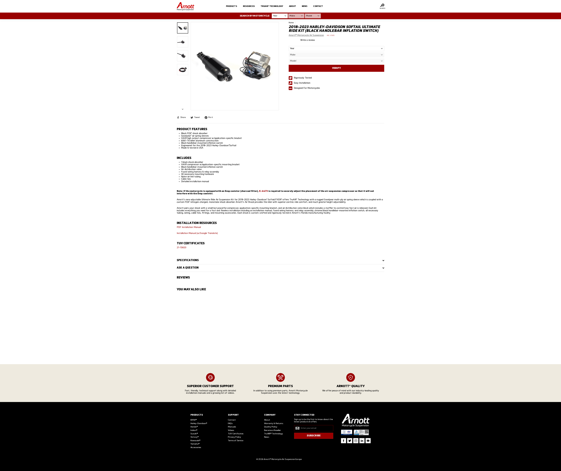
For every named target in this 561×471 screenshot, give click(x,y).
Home (291, 23)
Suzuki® (194, 434)
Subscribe (314, 435)
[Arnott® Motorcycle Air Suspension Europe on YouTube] (368, 440)
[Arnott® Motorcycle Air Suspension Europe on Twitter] (349, 440)
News (305, 6)
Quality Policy (270, 427)
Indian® (194, 430)
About (292, 6)
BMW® (194, 420)
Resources (249, 6)
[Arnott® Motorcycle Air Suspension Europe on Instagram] (355, 440)
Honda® (194, 427)
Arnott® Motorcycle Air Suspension (306, 35)
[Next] (182, 109)
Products (231, 6)
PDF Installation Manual (189, 227)
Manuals (232, 427)
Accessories (196, 447)
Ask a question (188, 267)
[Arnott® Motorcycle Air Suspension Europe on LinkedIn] (362, 440)
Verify (336, 68)
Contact (318, 6)
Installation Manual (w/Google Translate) (197, 233)
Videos (231, 430)
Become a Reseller (272, 430)
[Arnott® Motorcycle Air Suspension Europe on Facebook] (343, 440)
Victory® (195, 437)
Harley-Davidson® (199, 423)
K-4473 (263, 191)
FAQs (230, 423)
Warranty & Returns (273, 423)
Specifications (188, 260)
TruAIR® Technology (272, 6)
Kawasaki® (195, 441)
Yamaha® (195, 444)
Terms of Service (235, 441)
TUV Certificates (235, 434)
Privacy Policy (234, 437)
